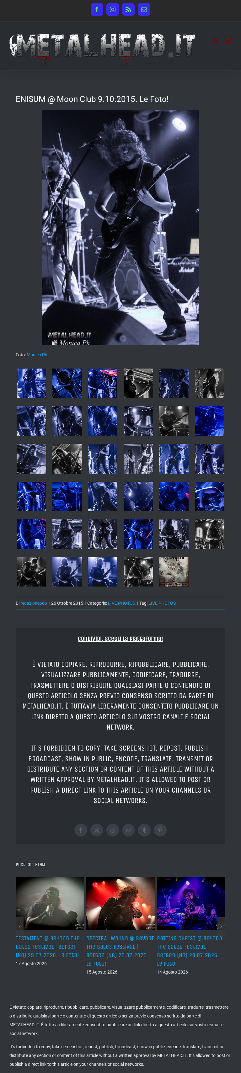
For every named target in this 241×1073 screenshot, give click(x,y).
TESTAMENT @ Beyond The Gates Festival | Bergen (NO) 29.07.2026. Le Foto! (191, 947)
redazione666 (33, 603)
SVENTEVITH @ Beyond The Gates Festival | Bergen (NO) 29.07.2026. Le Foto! (121, 947)
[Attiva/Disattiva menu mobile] (228, 40)
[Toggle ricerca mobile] (215, 40)
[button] (20, 926)
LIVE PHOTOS (121, 603)
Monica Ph (37, 354)
